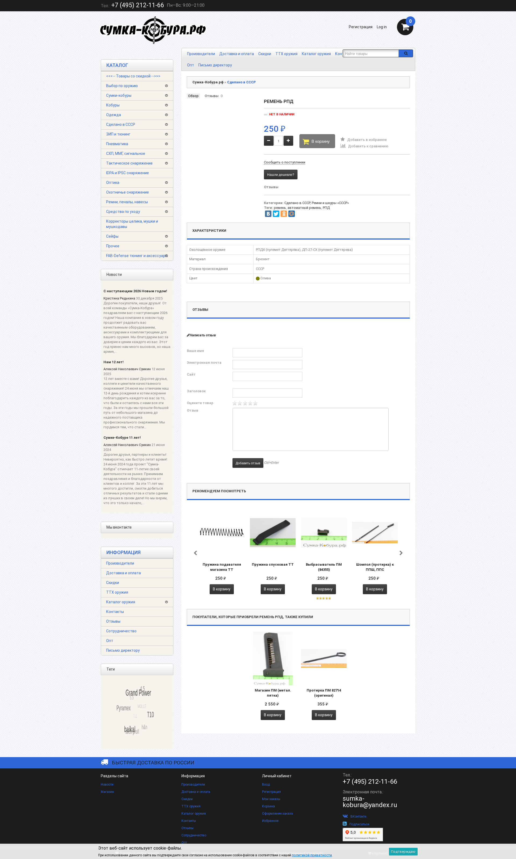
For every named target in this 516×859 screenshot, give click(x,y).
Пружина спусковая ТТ (273, 564)
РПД (326, 208)
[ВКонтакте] (268, 214)
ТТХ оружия (286, 54)
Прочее (112, 246)
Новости (107, 784)
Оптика (112, 182)
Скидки (264, 54)
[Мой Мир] (291, 214)
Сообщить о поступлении (284, 162)
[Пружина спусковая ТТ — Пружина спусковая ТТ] (273, 532)
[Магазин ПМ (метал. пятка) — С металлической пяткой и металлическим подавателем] (273, 658)
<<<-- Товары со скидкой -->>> (133, 76)
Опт (190, 65)
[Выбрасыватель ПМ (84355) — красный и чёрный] (324, 532)
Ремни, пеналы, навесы (127, 202)
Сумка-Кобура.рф (208, 82)
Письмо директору (215, 65)
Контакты (115, 612)
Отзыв (192, 410)
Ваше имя (195, 351)
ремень (280, 208)
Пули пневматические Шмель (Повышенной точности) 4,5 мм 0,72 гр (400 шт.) (58, 836)
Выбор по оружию (122, 86)
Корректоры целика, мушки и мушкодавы (132, 224)
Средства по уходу (123, 211)
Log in (382, 27)
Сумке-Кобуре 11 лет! (122, 438)
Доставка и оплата (236, 54)
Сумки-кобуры (118, 95)
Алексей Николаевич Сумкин (127, 369)
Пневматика (117, 144)
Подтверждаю (403, 852)
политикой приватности (312, 855)
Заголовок (196, 391)
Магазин (107, 792)
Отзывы (113, 621)
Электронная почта (204, 363)
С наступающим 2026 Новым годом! (135, 291)
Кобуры (113, 105)
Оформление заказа (277, 813)
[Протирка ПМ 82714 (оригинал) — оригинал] (324, 658)
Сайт (191, 374)
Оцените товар (200, 403)
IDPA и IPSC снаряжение (127, 173)
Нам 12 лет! (113, 362)
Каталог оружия (316, 54)
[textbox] (371, 53)
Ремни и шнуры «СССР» (330, 203)
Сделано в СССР (120, 124)
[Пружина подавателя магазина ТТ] (222, 532)
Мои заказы (271, 799)
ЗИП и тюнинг (118, 134)
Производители (201, 54)
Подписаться (359, 824)
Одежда (113, 115)
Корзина (268, 806)
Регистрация (360, 27)
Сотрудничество (121, 631)
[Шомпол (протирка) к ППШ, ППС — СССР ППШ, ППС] (375, 532)
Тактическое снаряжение (129, 163)
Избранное (270, 821)
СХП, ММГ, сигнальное (125, 153)
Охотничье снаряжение (127, 192)
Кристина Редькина (119, 298)
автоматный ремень (304, 208)
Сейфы (112, 236)
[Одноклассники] (284, 214)
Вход (266, 784)
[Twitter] (276, 214)
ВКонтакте (358, 816)
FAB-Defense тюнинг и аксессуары (137, 256)
